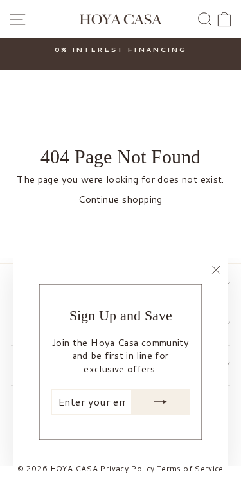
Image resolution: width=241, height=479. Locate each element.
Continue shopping (120, 199)
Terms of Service (190, 468)
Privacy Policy (127, 468)
